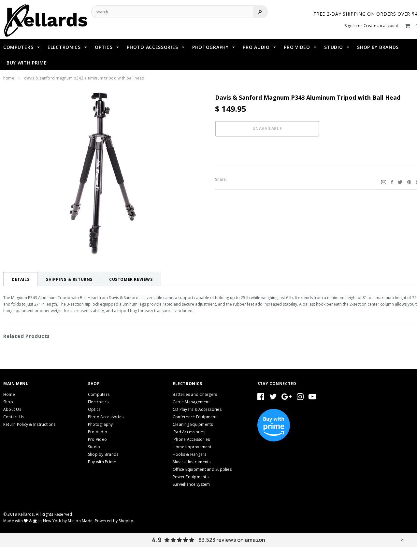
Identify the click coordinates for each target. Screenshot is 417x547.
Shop (8, 402)
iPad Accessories (189, 432)
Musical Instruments (192, 462)
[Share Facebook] (392, 181)
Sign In (351, 25)
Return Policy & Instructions (29, 424)
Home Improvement (192, 447)
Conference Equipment (195, 417)
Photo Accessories (105, 417)
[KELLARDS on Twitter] (273, 398)
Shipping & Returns (69, 279)
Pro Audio (97, 432)
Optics (94, 409)
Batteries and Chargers (195, 394)
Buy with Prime (102, 462)
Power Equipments (190, 477)
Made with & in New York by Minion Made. (48, 521)
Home (8, 78)
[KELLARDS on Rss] (312, 398)
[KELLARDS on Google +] (286, 398)
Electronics (98, 402)
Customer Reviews (131, 279)
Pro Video (97, 439)
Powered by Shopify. (114, 521)
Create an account (381, 25)
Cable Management (191, 402)
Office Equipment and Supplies (202, 469)
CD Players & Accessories (197, 409)
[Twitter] (400, 181)
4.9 (157, 540)
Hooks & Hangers (190, 454)
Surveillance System (191, 484)
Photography (100, 424)
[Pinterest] (409, 181)
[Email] (383, 181)
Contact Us (13, 417)
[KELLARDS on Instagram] (300, 398)
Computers (98, 394)
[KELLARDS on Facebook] (260, 398)
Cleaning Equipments (193, 424)
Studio (94, 447)
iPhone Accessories (191, 439)
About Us (12, 409)
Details (20, 279)
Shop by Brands (103, 454)
